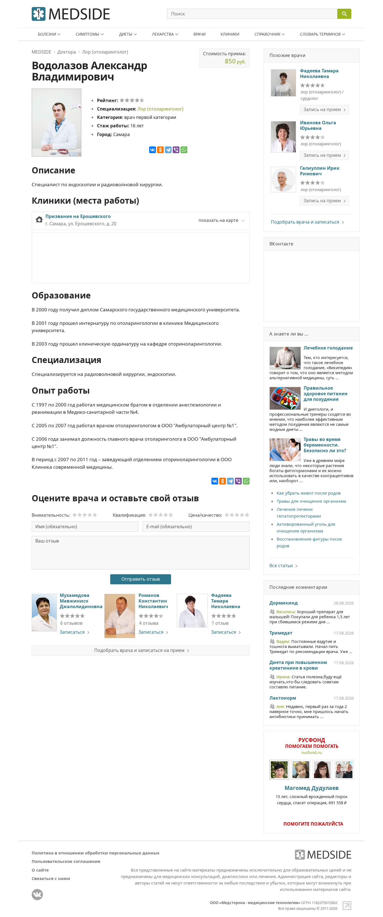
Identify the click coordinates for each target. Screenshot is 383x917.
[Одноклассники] (160, 149)
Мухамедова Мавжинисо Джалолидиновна (81, 601)
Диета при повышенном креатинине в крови (298, 665)
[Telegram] (168, 149)
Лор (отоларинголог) (160, 109)
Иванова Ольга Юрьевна (318, 125)
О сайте (40, 870)
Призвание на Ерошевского (78, 216)
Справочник (267, 34)
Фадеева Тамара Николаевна (225, 601)
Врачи (199, 34)
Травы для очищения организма (311, 501)
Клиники (230, 34)
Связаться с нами (51, 878)
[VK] (37, 894)
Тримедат (280, 633)
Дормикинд (283, 603)
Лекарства (163, 34)
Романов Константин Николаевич (153, 601)
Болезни (47, 34)
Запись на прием (322, 109)
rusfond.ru (311, 752)
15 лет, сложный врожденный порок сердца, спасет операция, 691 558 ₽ (312, 794)
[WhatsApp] (184, 149)
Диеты (125, 34)
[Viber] (176, 149)
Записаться (72, 632)
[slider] (132, 100)
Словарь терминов (320, 34)
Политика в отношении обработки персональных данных (96, 853)
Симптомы (87, 34)
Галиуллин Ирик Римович (320, 171)
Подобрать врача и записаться (305, 222)
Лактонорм (282, 698)
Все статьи (281, 565)
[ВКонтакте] (152, 149)
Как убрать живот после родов (309, 493)
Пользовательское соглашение (66, 861)
